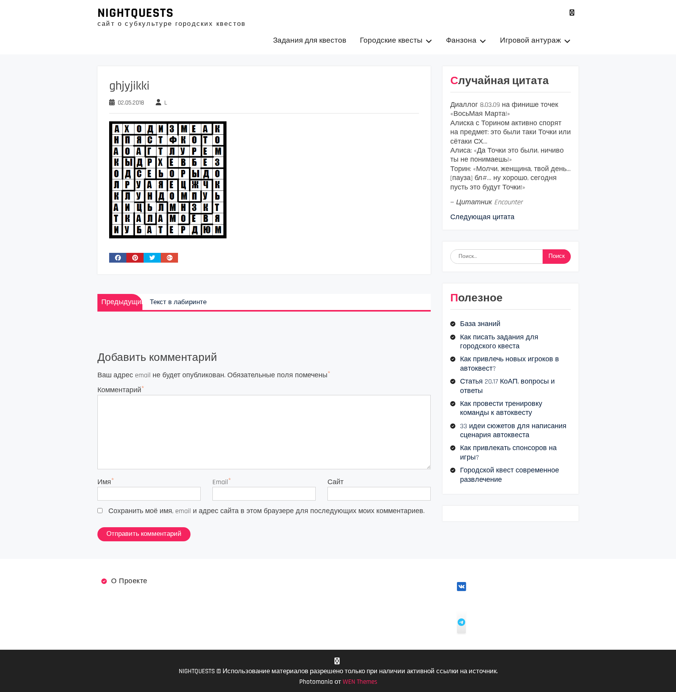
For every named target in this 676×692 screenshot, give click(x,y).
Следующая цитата (482, 217)
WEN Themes (360, 682)
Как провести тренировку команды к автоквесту (501, 408)
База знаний (480, 323)
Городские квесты (391, 40)
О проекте (129, 581)
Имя (104, 482)
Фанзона (461, 40)
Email (220, 482)
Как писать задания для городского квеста (499, 342)
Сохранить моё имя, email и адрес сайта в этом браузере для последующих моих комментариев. (266, 510)
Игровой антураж (530, 40)
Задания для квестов (309, 40)
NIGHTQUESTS (135, 13)
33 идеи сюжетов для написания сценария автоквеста (513, 431)
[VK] (572, 13)
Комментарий (119, 390)
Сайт (335, 482)
